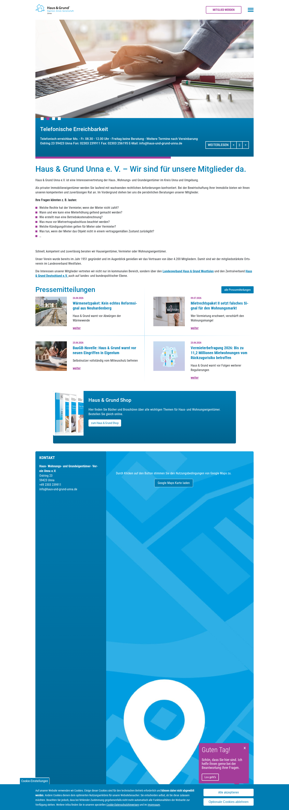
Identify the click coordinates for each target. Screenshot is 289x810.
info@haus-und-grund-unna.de (58, 489)
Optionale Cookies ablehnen (229, 802)
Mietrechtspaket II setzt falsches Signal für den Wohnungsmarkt (219, 305)
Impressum (154, 804)
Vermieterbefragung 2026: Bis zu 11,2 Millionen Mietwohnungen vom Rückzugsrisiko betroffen (219, 352)
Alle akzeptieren (228, 792)
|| (241, 145)
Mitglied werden (224, 10)
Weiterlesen (218, 145)
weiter (77, 328)
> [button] (247, 145)
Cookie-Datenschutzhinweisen (122, 804)
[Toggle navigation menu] (251, 10)
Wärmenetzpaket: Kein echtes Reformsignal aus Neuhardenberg (105, 305)
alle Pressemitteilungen (237, 290)
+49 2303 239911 (50, 485)
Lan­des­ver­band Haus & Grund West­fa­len (188, 271)
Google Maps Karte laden (174, 483)
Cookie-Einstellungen (34, 781)
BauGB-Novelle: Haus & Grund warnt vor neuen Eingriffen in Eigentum (104, 350)
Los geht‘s (210, 777)
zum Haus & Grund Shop (105, 423)
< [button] (235, 145)
